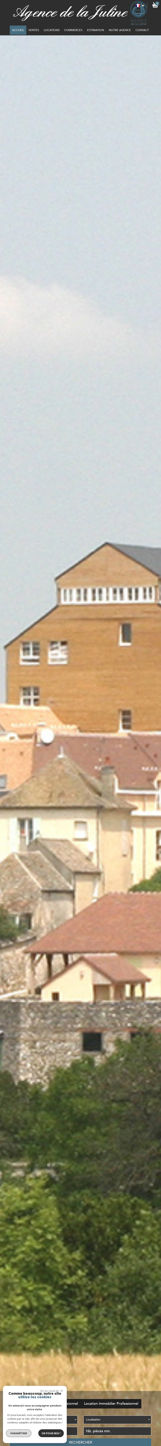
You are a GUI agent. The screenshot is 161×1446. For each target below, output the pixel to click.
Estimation (95, 30)
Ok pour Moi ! (51, 1433)
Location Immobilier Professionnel (111, 1403)
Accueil (18, 30)
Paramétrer (18, 1433)
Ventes (33, 30)
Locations (52, 30)
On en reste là (49, 1391)
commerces (73, 30)
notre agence (120, 30)
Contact (142, 30)
